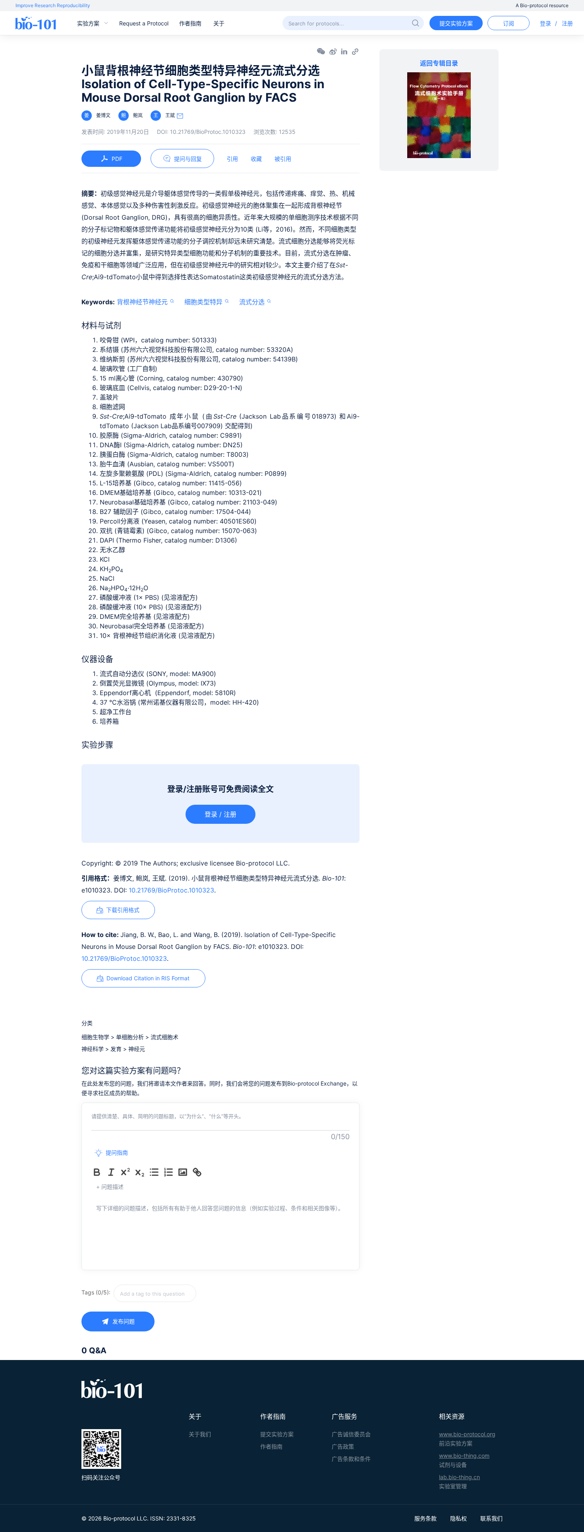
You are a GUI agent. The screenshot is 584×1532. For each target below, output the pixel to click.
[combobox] (183, 1293)
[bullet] (156, 1172)
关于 (218, 23)
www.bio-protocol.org (467, 1434)
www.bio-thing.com (464, 1455)
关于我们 (200, 1434)
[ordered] (170, 1172)
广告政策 (343, 1446)
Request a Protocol (143, 23)
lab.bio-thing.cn (459, 1477)
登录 (545, 23)
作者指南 (190, 23)
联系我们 (491, 1518)
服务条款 (425, 1518)
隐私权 (458, 1518)
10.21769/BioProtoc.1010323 (171, 890)
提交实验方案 (456, 23)
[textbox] (155, 1293)
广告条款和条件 (351, 1458)
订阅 (508, 23)
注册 (567, 23)
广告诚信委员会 (351, 1434)
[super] (127, 1172)
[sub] (141, 1172)
